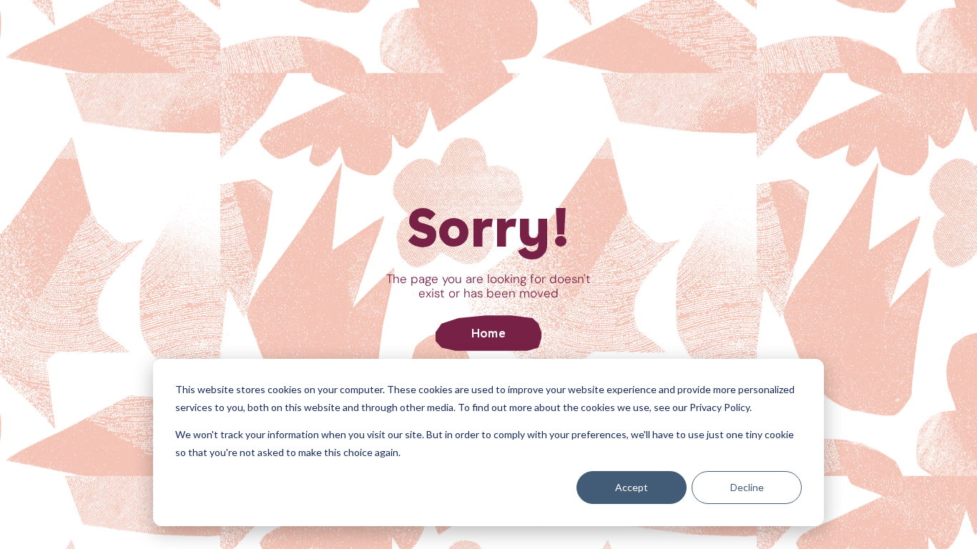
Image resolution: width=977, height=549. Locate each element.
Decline (747, 487)
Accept (631, 487)
